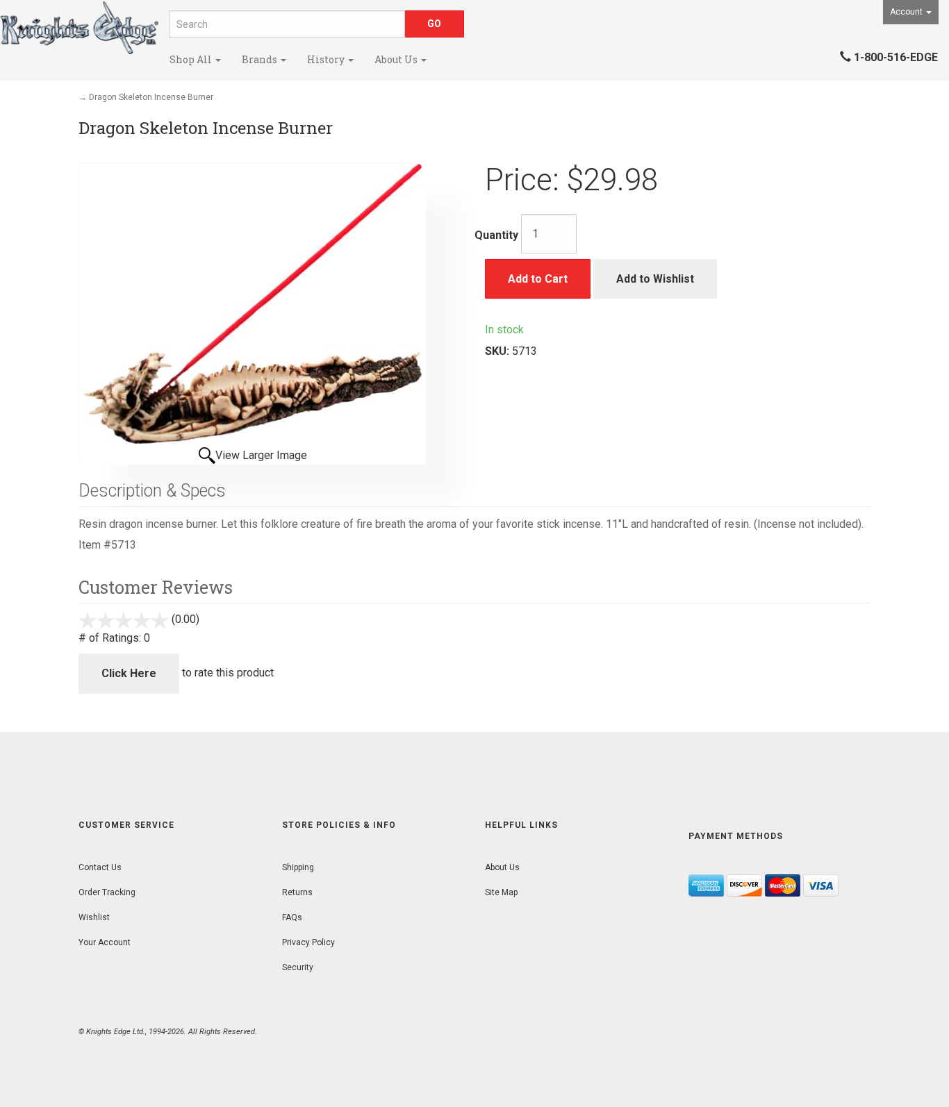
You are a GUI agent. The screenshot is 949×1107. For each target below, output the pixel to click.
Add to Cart (538, 278)
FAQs (292, 917)
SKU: (498, 351)
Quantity (496, 235)
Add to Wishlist (655, 278)
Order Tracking (107, 892)
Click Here (128, 673)
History (327, 59)
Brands (260, 59)
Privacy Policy (308, 942)
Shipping (298, 867)
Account (907, 12)
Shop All (192, 59)
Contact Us (100, 867)
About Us (397, 59)
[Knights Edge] (79, 27)
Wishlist (94, 917)
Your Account (105, 942)
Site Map (501, 892)
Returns (297, 892)
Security (297, 967)
